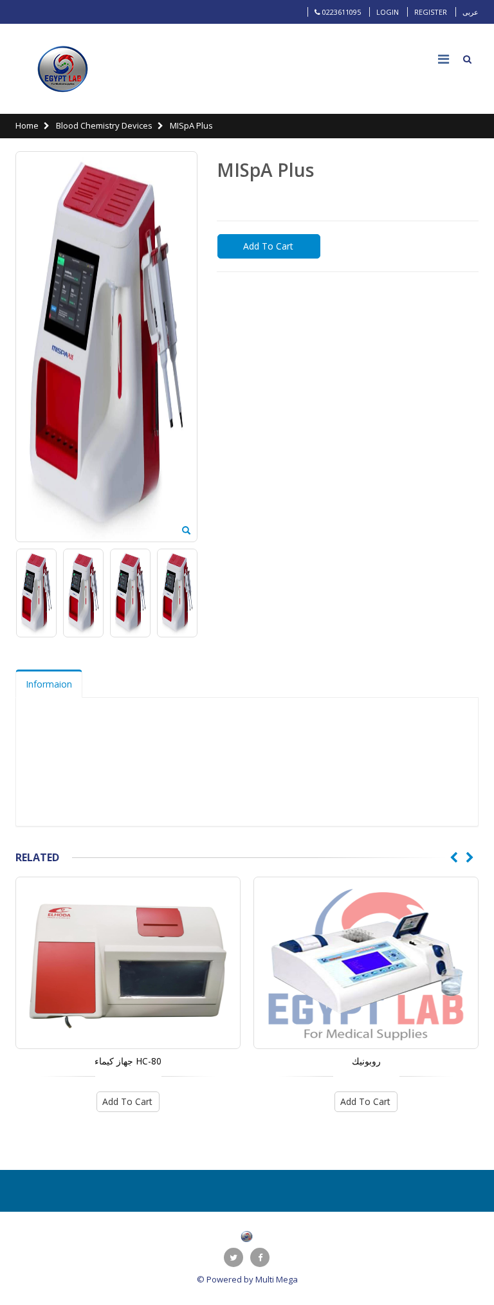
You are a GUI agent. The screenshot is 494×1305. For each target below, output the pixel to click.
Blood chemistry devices (103, 125)
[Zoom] (186, 531)
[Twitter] (233, 1257)
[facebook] (260, 1257)
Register (430, 12)
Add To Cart (268, 246)
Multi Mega (276, 1279)
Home (27, 125)
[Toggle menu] (443, 59)
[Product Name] (128, 962)
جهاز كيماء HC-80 (128, 1061)
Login (387, 12)
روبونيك (366, 1061)
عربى (470, 12)
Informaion (49, 684)
